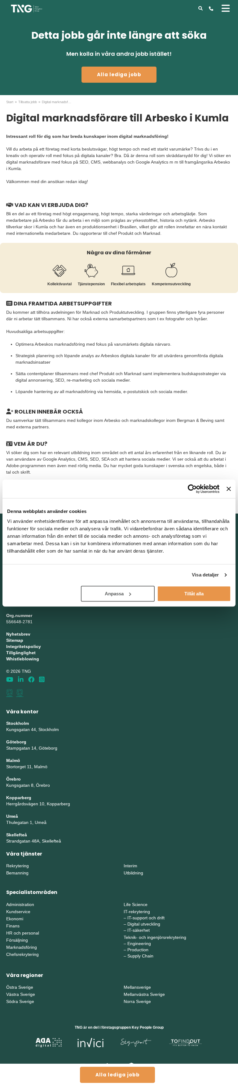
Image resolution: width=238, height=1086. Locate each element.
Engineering (139, 943)
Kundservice (18, 911)
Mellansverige (137, 987)
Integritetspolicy (23, 646)
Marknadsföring (21, 947)
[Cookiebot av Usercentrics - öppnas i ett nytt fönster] (192, 488)
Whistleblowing (22, 658)
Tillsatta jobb (27, 102)
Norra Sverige (137, 1001)
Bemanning (17, 872)
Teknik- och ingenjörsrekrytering (155, 937)
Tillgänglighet (21, 652)
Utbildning (133, 872)
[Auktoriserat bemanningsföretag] (9, 692)
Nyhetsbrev (18, 634)
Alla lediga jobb (119, 74)
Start (9, 102)
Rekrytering (17, 865)
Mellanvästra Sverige (144, 994)
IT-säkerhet (138, 930)
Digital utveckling (143, 924)
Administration (20, 904)
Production (137, 949)
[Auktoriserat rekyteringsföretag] (20, 692)
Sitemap (14, 640)
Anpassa (114, 593)
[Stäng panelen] (229, 489)
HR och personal (22, 933)
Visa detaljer (205, 574)
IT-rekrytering (137, 911)
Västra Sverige (20, 994)
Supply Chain (140, 955)
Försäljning (17, 940)
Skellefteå (16, 834)
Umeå (12, 816)
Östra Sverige (19, 987)
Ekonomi (14, 918)
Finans (13, 925)
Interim (130, 865)
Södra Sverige (20, 1001)
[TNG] (26, 8)
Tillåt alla (194, 593)
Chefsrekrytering (22, 954)
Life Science (136, 904)
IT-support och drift (146, 917)
